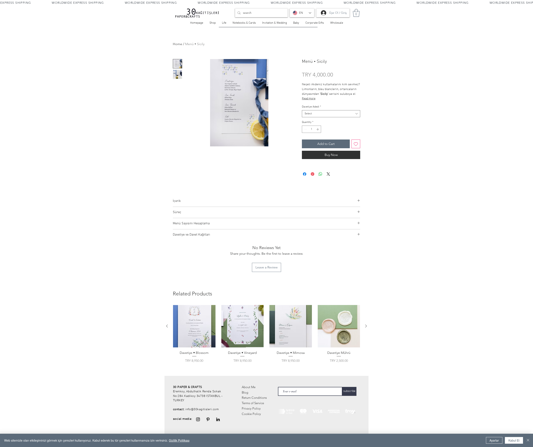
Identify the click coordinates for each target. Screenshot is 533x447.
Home (177, 44)
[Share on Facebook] (304, 174)
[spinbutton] (312, 129)
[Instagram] (198, 419)
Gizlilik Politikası (179, 440)
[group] (266, 334)
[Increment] (318, 129)
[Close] (528, 440)
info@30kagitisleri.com (202, 409)
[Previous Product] (166, 326)
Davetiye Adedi (311, 107)
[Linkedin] (217, 419)
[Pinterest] (207, 419)
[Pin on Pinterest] (312, 174)
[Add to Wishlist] (355, 144)
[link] (356, 13)
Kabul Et (513, 440)
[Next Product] (366, 326)
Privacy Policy (251, 408)
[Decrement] (305, 129)
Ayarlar (494, 440)
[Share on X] (328, 174)
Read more (308, 98)
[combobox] (331, 113)
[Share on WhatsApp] (320, 174)
